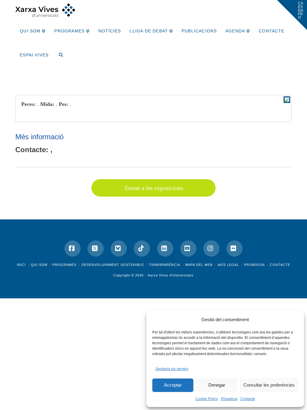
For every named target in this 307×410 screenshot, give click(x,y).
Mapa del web (199, 265)
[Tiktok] (142, 248)
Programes (64, 265)
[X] (96, 248)
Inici (21, 265)
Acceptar (173, 384)
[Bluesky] (119, 248)
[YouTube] (188, 248)
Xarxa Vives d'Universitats (171, 275)
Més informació (39, 137)
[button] (292, 15)
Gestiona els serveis (171, 369)
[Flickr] (234, 248)
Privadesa (229, 399)
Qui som (39, 265)
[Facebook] (72, 248)
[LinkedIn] (165, 248)
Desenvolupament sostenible (113, 265)
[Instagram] (211, 248)
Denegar (216, 384)
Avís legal (228, 265)
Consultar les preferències (269, 384)
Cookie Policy (206, 399)
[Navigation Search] (58, 53)
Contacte (247, 399)
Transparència (164, 265)
